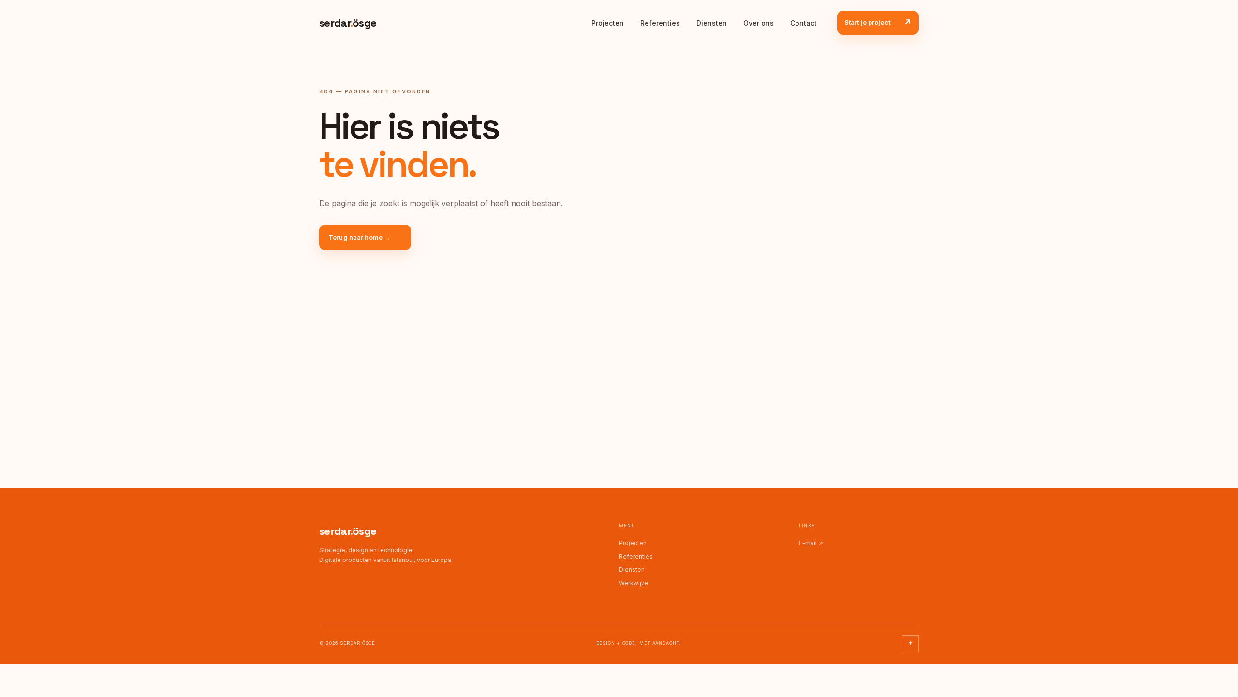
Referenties (660, 23)
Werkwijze (633, 583)
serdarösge (347, 531)
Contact (803, 23)
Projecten (607, 23)
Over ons (758, 23)
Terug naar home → (359, 237)
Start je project (878, 23)
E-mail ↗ (811, 542)
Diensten (711, 23)
